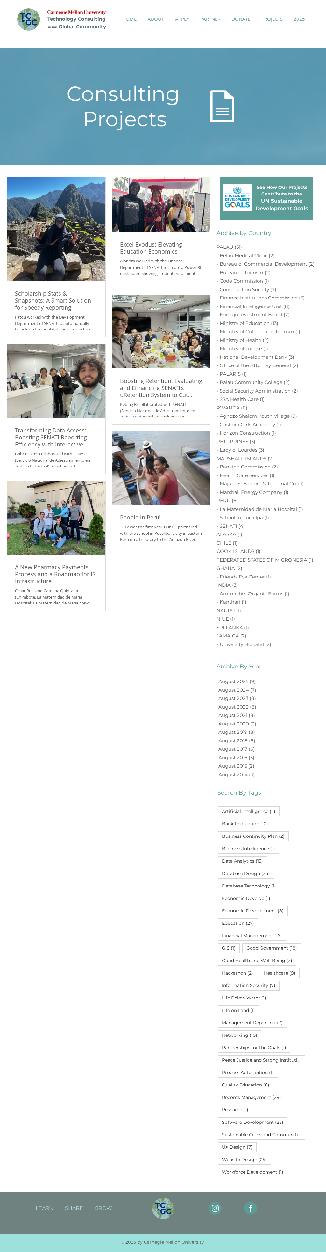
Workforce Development (254, 1172)
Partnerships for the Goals (256, 1047)
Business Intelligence (250, 848)
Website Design (246, 1159)
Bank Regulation (247, 824)
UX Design (239, 1147)
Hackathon (239, 973)
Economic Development (255, 911)
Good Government (273, 948)
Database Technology (251, 886)
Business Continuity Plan (255, 836)
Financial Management (254, 935)
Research (237, 1110)
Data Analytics (244, 861)
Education (240, 923)
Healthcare (282, 973)
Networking (241, 1035)
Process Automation (250, 1072)
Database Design (248, 873)
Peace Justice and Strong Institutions (263, 1060)
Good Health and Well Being (259, 960)
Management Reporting (254, 1023)
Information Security (251, 985)
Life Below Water (246, 998)
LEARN (44, 1208)
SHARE (74, 1208)
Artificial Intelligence (251, 811)
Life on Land (240, 1010)
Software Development (254, 1122)
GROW (103, 1208)
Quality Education (247, 1085)
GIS (231, 948)
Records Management (253, 1097)
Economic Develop (248, 898)
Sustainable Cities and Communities (263, 1134)
